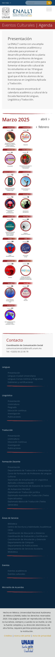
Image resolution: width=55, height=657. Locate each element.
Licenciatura (13, 404)
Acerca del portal (22, 635)
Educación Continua (17, 442)
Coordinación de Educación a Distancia (26, 533)
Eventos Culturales (18, 25)
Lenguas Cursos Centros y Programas (25, 379)
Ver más (5, 3)
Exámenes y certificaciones (20, 382)
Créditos (8, 635)
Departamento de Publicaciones (23, 545)
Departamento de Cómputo (21, 542)
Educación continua (17, 410)
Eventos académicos (17, 570)
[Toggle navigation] (49, 9)
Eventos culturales (16, 574)
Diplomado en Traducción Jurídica (24, 492)
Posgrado (12, 407)
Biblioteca (12, 523)
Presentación (14, 372)
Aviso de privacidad (42, 635)
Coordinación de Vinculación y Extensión (27, 539)
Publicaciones (14, 416)
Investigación (14, 413)
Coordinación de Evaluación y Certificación (28, 536)
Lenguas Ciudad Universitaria (22, 376)
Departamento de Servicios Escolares (25, 548)
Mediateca (13, 551)
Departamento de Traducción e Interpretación (29, 470)
